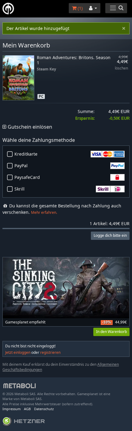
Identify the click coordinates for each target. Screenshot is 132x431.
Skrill (19, 189)
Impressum (11, 408)
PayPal (21, 165)
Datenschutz (44, 408)
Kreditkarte (25, 154)
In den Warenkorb (111, 331)
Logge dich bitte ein (110, 235)
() (79, 8)
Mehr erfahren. (44, 212)
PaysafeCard (27, 177)
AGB (27, 408)
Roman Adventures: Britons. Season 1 (74, 60)
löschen (121, 68)
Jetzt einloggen (17, 352)
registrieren (50, 352)
